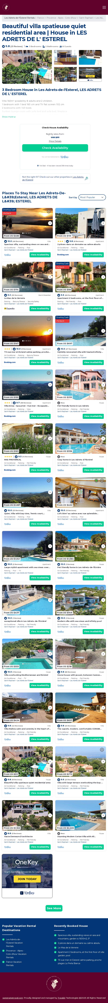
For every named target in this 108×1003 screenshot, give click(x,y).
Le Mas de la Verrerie (14, 298)
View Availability (40, 254)
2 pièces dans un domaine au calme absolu (78, 244)
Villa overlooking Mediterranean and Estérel (26, 675)
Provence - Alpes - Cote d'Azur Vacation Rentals (16, 954)
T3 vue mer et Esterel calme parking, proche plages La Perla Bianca (80, 962)
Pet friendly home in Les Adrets (73, 406)
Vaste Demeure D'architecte (18, 836)
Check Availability (55, 148)
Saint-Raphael (86, 18)
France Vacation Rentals (14, 964)
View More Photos (14, 80)
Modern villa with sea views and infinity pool (79, 621)
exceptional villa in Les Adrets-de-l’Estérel (25, 621)
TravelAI (61, 998)
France (40, 18)
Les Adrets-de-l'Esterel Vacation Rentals (14, 942)
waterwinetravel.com (13, 998)
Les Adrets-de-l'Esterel (25, 250)
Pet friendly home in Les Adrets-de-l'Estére (79, 567)
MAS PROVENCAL (12, 459)
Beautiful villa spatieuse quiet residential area (27, 782)
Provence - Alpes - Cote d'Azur (61, 18)
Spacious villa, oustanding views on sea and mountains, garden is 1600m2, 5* (79, 937)
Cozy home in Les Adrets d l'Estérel (75, 459)
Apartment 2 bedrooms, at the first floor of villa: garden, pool (81, 954)
